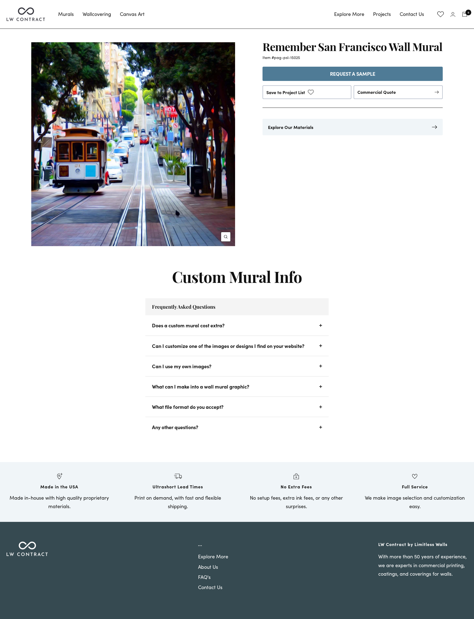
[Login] (452, 14)
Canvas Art (132, 14)
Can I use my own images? (181, 366)
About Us (208, 567)
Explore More (349, 14)
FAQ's (204, 577)
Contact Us (412, 14)
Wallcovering (97, 14)
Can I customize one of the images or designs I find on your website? (228, 345)
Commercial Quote (376, 92)
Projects (382, 14)
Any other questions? (175, 427)
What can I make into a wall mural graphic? (200, 386)
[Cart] (464, 14)
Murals (66, 14)
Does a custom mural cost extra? (188, 325)
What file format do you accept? (188, 406)
